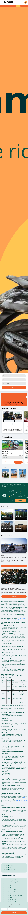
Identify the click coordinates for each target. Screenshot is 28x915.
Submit (14, 912)
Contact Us (14, 566)
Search (14, 387)
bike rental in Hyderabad (13, 619)
